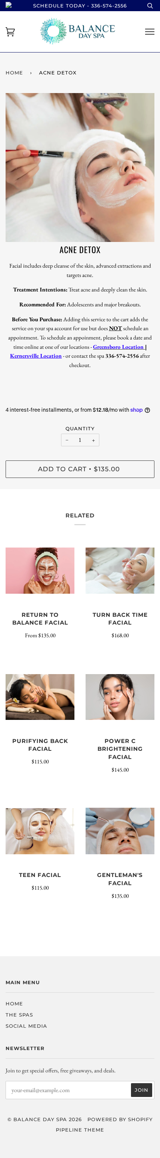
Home (14, 73)
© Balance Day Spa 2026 (44, 1119)
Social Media (26, 1026)
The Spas (19, 1015)
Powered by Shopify (120, 1119)
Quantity (80, 428)
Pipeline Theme (80, 1130)
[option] (80, 167)
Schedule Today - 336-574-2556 (80, 6)
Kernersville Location (36, 356)
